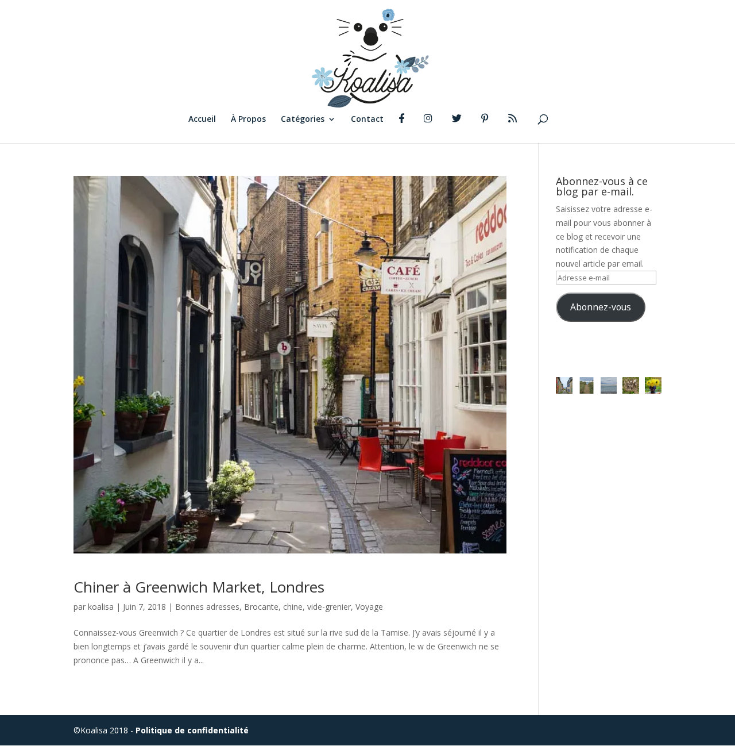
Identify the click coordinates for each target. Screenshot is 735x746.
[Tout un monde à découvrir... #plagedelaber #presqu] (630, 385)
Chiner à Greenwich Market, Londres (199, 586)
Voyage (369, 606)
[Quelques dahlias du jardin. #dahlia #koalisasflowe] (653, 385)
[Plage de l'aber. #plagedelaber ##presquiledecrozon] (609, 385)
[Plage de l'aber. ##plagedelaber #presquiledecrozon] (586, 385)
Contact (367, 119)
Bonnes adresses (207, 606)
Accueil (202, 119)
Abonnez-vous (600, 307)
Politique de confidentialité (192, 730)
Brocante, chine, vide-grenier (297, 606)
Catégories (302, 119)
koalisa (101, 606)
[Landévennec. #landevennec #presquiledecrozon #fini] (564, 385)
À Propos (248, 119)
